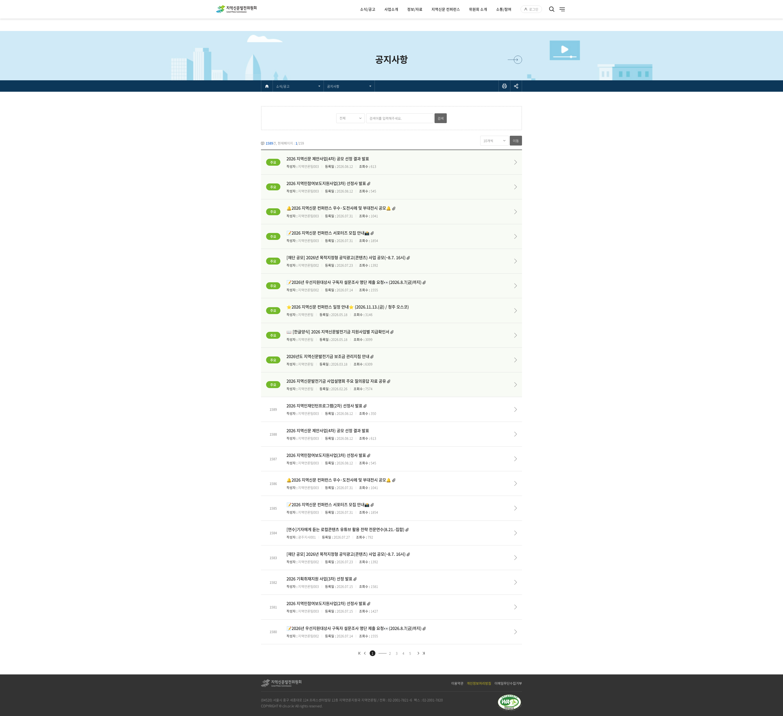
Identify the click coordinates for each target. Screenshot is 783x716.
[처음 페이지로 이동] (359, 653)
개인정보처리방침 (479, 683)
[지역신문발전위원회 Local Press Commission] (236, 9)
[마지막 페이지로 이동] (424, 653)
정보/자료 (414, 9)
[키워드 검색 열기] (551, 9)
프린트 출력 (504, 86)
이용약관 (457, 683)
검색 (441, 118)
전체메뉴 (562, 9)
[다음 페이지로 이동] (419, 653)
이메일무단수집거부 (508, 683)
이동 (516, 140)
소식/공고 (367, 9)
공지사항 (333, 86)
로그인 (533, 9)
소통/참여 (503, 9)
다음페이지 (518, 60)
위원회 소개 (478, 9)
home (267, 86)
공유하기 (516, 86)
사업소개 (391, 9)
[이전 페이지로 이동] (365, 653)
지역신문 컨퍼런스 (445, 9)
